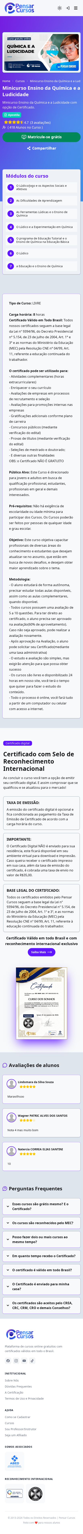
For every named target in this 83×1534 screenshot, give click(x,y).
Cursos (20, 81)
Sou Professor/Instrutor (20, 1429)
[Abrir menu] (76, 8)
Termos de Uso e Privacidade (24, 1398)
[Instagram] (16, 1361)
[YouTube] (24, 1361)
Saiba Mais (38, 952)
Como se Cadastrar (17, 1417)
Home (6, 81)
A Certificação (14, 1392)
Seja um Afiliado (16, 1435)
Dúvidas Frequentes (18, 1386)
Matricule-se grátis (45, 136)
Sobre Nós (12, 1380)
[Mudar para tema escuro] (60, 8)
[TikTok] (32, 1361)
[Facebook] (8, 1361)
